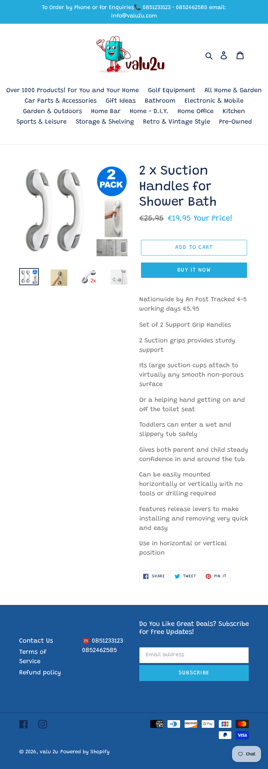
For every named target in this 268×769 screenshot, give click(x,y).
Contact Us (36, 641)
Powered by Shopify (85, 752)
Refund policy (40, 673)
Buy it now (194, 270)
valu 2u (49, 752)
